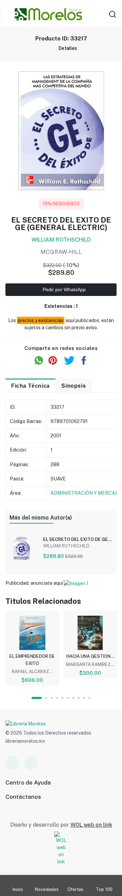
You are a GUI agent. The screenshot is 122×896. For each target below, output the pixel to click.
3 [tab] (51, 698)
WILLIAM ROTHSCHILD (61, 239)
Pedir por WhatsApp (63, 289)
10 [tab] (89, 698)
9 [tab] (84, 698)
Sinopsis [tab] (73, 386)
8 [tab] (79, 698)
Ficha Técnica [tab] (30, 386)
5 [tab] (62, 698)
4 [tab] (57, 698)
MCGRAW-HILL (61, 251)
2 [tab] (46, 698)
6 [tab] (68, 698)
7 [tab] (73, 698)
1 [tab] (37, 698)
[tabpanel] (32, 648)
